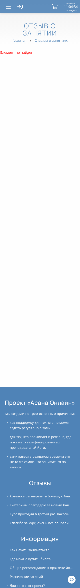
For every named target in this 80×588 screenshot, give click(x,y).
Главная (19, 40)
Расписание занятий (26, 576)
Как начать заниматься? (29, 550)
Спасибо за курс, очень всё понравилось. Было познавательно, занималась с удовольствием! (41, 523)
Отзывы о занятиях (51, 40)
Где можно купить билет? (30, 559)
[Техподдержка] (72, 580)
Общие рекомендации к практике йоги (41, 567)
